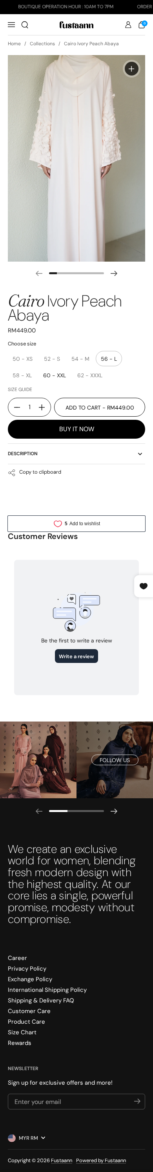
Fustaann (61, 1160)
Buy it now (76, 429)
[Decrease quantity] (14, 407)
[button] (24, 24)
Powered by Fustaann (101, 1160)
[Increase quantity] (45, 407)
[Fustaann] (76, 24)
